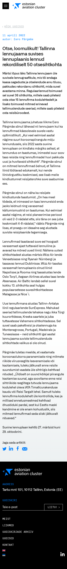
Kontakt (8, 545)
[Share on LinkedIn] (11, 448)
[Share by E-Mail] (24, 448)
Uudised (8, 538)
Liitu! (52, 507)
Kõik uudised (14, 26)
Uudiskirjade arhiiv (17, 532)
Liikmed (8, 525)
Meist (6, 519)
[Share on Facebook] (18, 448)
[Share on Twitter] (4, 448)
